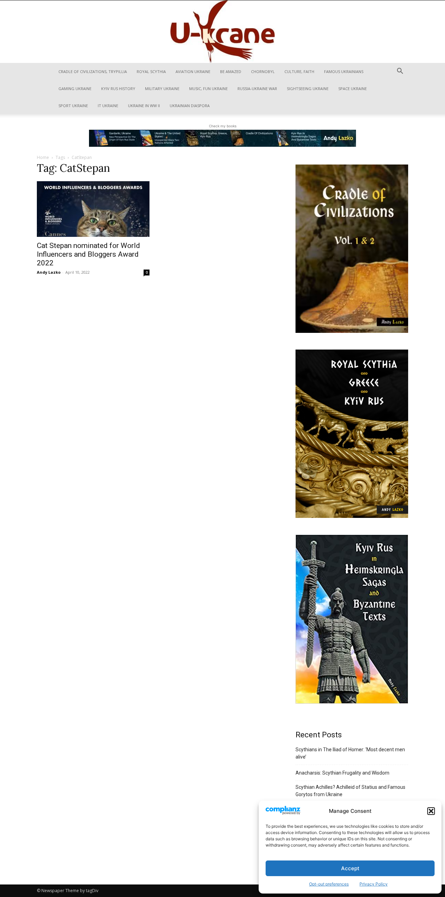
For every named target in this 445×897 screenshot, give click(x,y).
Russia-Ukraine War (257, 88)
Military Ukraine (162, 88)
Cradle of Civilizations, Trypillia (92, 71)
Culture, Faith (299, 71)
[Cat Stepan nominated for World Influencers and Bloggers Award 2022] (93, 209)
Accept (350, 868)
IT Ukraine (108, 105)
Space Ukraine (352, 88)
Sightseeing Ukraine (308, 88)
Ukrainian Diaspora (190, 105)
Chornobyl (263, 71)
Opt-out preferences (329, 884)
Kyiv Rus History (118, 88)
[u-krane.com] (222, 31)
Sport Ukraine (73, 105)
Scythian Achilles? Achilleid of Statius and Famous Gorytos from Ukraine (350, 790)
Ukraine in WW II (144, 105)
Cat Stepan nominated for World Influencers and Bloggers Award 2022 (88, 254)
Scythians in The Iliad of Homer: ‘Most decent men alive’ (350, 753)
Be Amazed (230, 71)
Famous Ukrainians (343, 71)
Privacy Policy (373, 884)
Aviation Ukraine (193, 71)
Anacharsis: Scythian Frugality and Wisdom (342, 773)
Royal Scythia (151, 71)
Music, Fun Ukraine (208, 88)
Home (43, 157)
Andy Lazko (48, 272)
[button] (431, 811)
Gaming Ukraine (74, 88)
